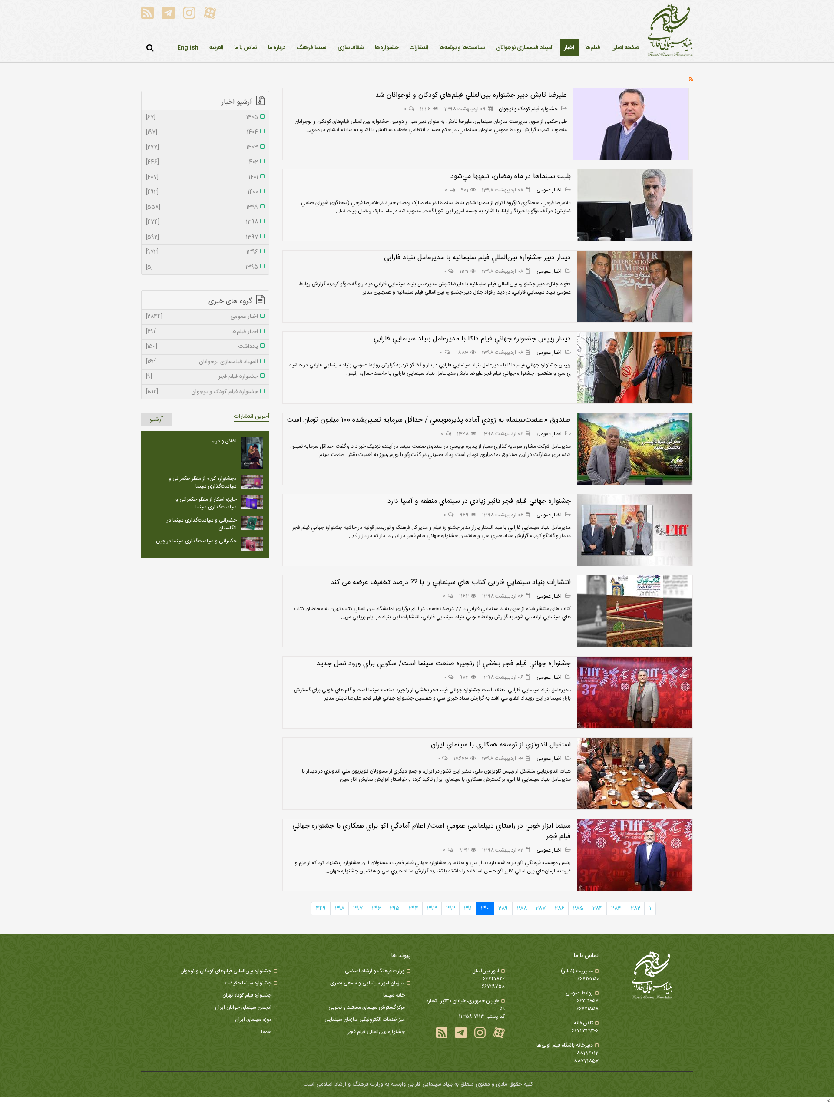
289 (503, 908)
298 (339, 908)
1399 (202, 207)
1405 (202, 117)
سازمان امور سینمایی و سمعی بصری (367, 983)
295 (395, 908)
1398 (202, 222)
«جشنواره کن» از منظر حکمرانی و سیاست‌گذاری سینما (203, 482)
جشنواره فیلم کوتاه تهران (246, 995)
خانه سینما (394, 995)
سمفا (266, 1031)
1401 (202, 177)
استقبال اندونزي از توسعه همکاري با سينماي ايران (501, 745)
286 (559, 908)
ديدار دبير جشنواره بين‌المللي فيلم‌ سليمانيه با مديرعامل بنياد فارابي (477, 258)
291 (468, 908)
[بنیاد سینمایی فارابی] (670, 31)
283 (616, 908)
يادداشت (202, 347)
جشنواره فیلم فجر (202, 377)
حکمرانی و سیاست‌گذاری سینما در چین (196, 541)
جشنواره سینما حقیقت (248, 983)
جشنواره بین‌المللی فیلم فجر (376, 1031)
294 (413, 908)
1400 (202, 192)
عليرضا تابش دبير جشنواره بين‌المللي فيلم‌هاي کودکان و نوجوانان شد (471, 95)
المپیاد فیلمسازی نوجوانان (202, 362)
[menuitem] (569, 47)
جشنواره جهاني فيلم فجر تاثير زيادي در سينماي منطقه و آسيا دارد (479, 501)
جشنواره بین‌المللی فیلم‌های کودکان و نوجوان (225, 971)
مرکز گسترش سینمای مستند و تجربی (366, 1007)
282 (635, 908)
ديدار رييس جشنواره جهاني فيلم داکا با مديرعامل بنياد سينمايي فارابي (472, 339)
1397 (202, 237)
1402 (202, 162)
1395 (202, 267)
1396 (202, 252)
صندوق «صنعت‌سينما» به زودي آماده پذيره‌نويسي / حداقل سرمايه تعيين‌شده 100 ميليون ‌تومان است (429, 420)
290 (485, 908)
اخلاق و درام (224, 441)
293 (432, 908)
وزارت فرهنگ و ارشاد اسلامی (375, 971)
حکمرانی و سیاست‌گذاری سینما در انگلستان (202, 524)
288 (522, 908)
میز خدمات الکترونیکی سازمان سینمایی (364, 1019)
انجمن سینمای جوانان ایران (243, 1007)
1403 (202, 147)
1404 (202, 132)
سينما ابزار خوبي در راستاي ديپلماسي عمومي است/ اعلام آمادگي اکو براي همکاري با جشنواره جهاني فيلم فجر (431, 831)
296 (376, 908)
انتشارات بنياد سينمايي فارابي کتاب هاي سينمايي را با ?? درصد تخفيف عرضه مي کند (451, 582)
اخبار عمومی (549, 190)
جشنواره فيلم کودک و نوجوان (529, 109)
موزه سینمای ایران (253, 1019)
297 (358, 908)
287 (541, 908)
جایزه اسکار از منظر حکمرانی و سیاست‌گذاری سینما (206, 503)
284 (597, 908)
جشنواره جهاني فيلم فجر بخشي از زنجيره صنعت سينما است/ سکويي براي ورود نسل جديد (444, 664)
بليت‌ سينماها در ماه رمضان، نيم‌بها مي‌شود (510, 176)
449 (321, 908)
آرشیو (156, 419)
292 (450, 908)
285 (578, 908)
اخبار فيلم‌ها (202, 332)
